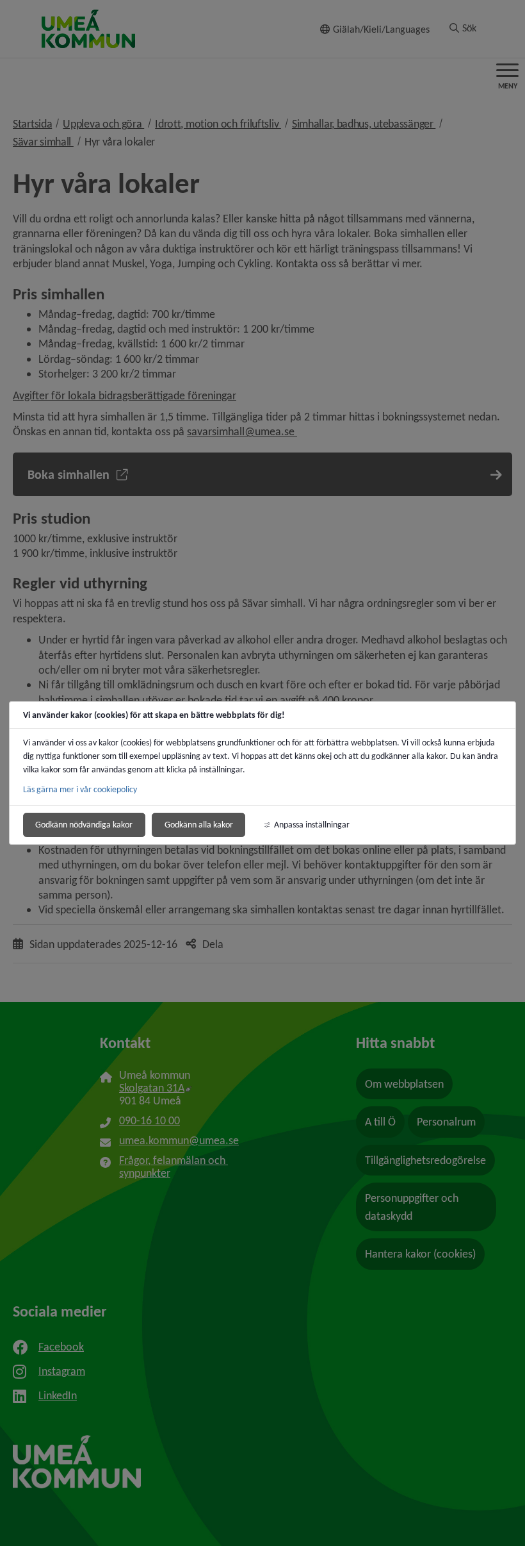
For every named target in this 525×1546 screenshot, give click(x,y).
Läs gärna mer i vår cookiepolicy (80, 789)
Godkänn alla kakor (199, 824)
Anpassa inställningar (312, 824)
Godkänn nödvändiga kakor (84, 824)
